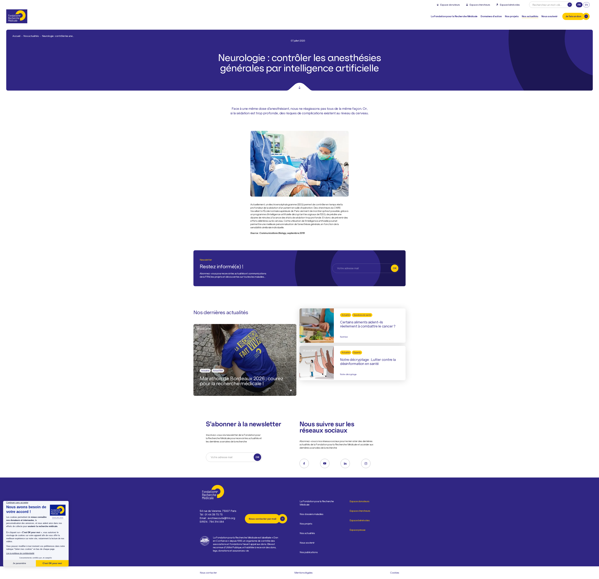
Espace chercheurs (360, 510)
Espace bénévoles (360, 520)
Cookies (394, 572)
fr (579, 4)
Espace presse (357, 529)
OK (394, 268)
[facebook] (304, 463)
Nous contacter (208, 572)
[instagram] (365, 463)
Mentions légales (303, 572)
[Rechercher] (569, 4)
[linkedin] (345, 463)
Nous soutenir (307, 542)
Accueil (16, 35)
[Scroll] (299, 87)
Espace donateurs (359, 501)
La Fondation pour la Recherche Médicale (317, 503)
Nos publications (309, 552)
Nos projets (512, 16)
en (586, 4)
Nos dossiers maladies (311, 514)
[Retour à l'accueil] (16, 16)
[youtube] (324, 463)
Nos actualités (530, 16)
